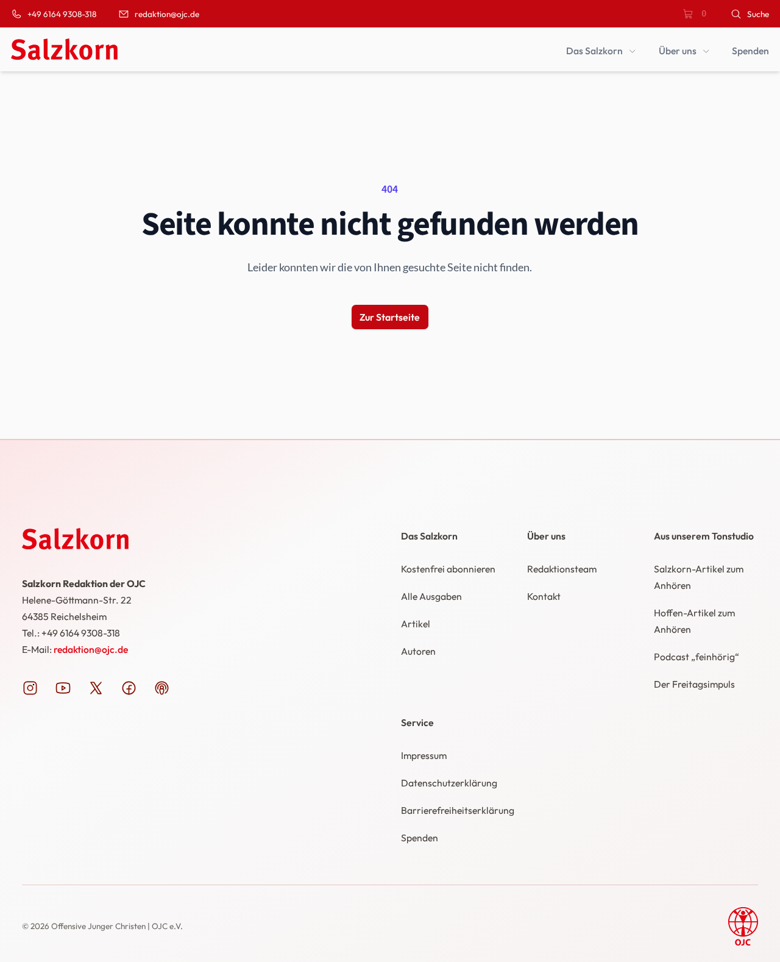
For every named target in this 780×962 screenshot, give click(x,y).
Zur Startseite (390, 317)
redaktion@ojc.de (91, 649)
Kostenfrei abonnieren (448, 569)
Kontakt (544, 596)
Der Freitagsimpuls (694, 684)
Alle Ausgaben (431, 596)
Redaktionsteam (562, 569)
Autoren (418, 651)
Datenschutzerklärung (449, 783)
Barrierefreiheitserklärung (457, 810)
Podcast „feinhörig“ (696, 656)
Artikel (415, 624)
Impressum (424, 755)
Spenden (419, 838)
